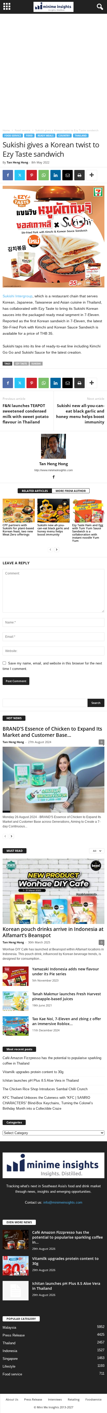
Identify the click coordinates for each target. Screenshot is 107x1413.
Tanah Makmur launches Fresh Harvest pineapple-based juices (66, 996)
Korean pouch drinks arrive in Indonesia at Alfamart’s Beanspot (53, 932)
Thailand (81, 135)
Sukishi (36, 363)
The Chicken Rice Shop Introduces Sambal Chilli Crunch (45, 1089)
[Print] (79, 175)
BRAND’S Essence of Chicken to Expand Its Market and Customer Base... (52, 731)
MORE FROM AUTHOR (71, 491)
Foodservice (93, 1399)
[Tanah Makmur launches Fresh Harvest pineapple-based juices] (16, 1001)
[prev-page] (50, 549)
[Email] (67, 175)
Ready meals (46, 135)
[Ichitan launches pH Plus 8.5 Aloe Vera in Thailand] (16, 1290)
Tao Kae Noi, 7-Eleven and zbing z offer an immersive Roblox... (66, 1021)
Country (64, 135)
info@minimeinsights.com (62, 1202)
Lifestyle (9, 1366)
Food (29, 135)
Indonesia (10, 1351)
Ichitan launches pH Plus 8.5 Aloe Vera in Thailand (41, 1080)
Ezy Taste (21, 363)
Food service (22, 130)
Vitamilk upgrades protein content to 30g (33, 1072)
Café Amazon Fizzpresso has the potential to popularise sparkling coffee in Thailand (52, 1060)
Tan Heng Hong (17, 162)
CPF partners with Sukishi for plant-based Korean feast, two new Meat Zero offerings (18, 529)
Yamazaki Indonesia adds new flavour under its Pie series (65, 971)
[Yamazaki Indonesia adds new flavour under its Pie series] (16, 976)
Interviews (55, 1399)
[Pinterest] (31, 175)
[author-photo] (53, 446)
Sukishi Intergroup (17, 296)
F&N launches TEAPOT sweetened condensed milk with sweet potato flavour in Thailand (26, 413)
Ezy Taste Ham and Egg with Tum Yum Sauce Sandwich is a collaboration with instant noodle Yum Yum (87, 533)
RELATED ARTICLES (35, 491)
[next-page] (56, 549)
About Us (12, 1399)
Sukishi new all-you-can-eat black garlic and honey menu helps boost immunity (80, 413)
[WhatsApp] (43, 175)
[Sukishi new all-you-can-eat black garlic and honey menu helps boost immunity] (53, 511)
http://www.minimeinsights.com (53, 470)
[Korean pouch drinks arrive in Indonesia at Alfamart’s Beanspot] (53, 891)
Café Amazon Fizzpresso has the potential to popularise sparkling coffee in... (67, 1237)
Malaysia (9, 1327)
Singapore (10, 1359)
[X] (20, 175)
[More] (91, 175)
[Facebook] (8, 175)
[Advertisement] (53, 69)
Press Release (14, 1335)
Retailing (73, 1399)
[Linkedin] (55, 175)
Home (6, 130)
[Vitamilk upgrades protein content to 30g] (16, 1265)
